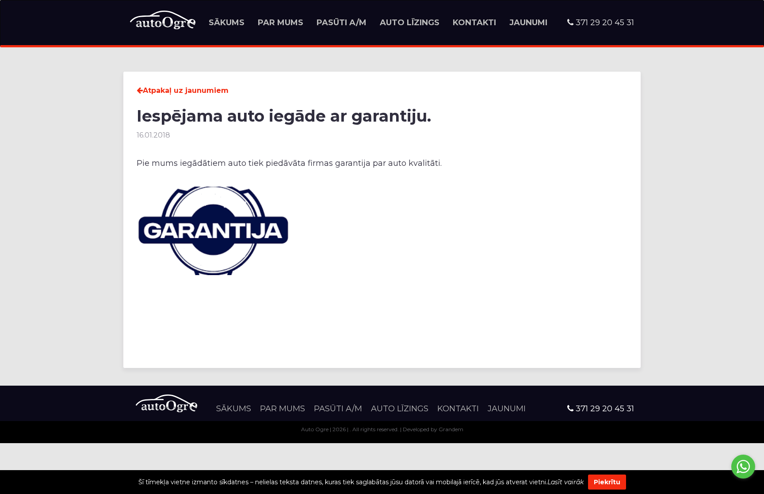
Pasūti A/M (342, 22)
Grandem (451, 429)
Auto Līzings (409, 22)
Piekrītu (607, 482)
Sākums (226, 22)
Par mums (280, 22)
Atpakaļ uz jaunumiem (186, 90)
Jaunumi (528, 22)
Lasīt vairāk (565, 482)
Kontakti (474, 22)
